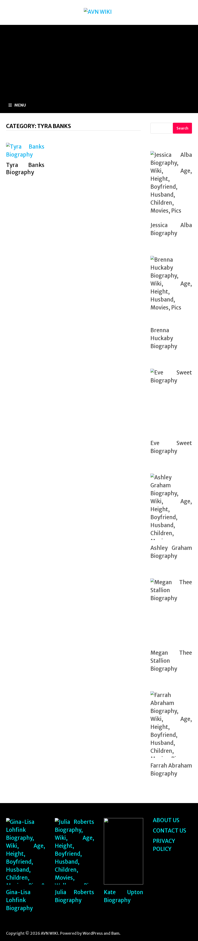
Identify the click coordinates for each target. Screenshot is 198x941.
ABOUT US (166, 820)
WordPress (93, 933)
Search (182, 128)
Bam (115, 933)
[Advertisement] (99, 61)
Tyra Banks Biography (25, 168)
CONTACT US (169, 830)
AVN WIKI (49, 933)
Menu (20, 105)
